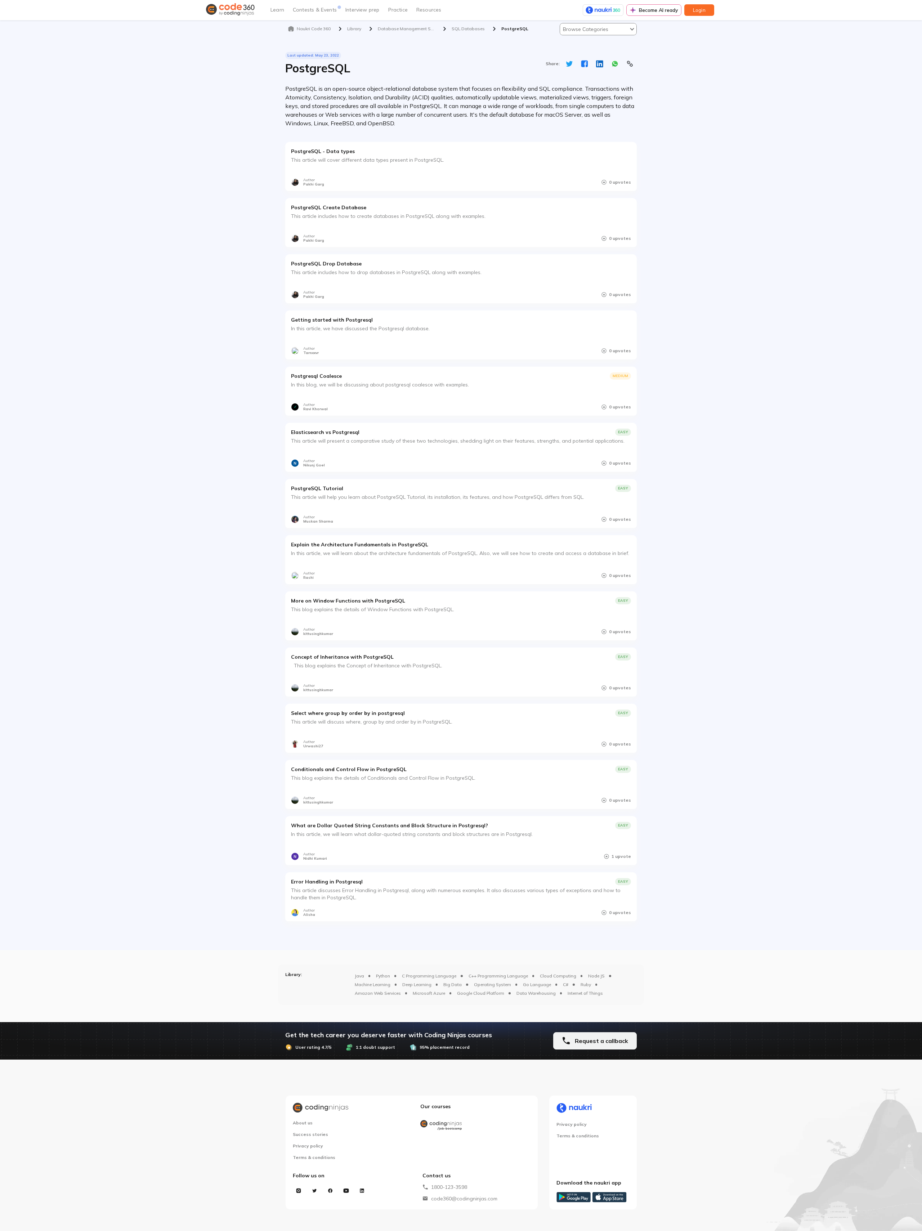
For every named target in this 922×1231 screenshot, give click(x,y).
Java (359, 976)
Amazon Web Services (378, 993)
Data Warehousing (536, 993)
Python (383, 976)
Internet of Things (585, 993)
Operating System (492, 984)
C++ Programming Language (498, 976)
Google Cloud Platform (480, 993)
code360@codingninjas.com (464, 1198)
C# (565, 984)
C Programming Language (429, 976)
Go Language (537, 984)
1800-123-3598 (449, 1187)
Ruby (586, 984)
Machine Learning (372, 984)
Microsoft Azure (429, 993)
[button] (598, 29)
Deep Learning (416, 984)
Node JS (596, 976)
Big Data (452, 984)
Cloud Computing (558, 976)
